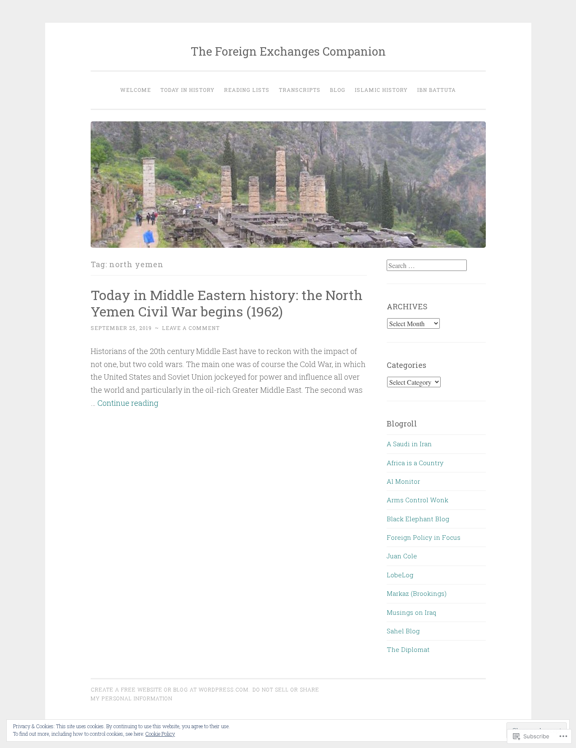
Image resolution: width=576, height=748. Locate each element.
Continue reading (128, 403)
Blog (337, 89)
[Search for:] (427, 265)
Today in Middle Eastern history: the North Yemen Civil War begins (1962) (227, 303)
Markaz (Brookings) (417, 593)
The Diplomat (408, 649)
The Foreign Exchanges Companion (288, 51)
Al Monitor (403, 481)
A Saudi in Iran (409, 444)
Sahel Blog (403, 631)
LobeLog (400, 575)
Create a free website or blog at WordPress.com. (170, 689)
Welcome (135, 89)
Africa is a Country (415, 462)
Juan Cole (402, 556)
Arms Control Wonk (417, 500)
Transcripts (299, 89)
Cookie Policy (160, 733)
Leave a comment (191, 327)
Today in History (187, 89)
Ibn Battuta (436, 89)
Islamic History (381, 89)
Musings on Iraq (411, 612)
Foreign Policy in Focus (423, 537)
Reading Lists (246, 89)
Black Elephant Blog (418, 519)
